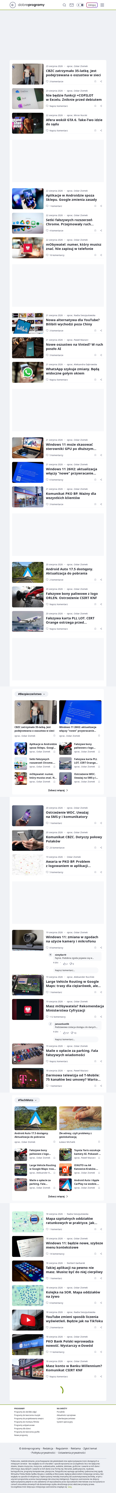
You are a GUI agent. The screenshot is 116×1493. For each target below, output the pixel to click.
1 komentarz (56, 206)
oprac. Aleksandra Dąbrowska (82, 364)
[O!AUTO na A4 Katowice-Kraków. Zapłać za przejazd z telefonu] (65, 1169)
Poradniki (61, 1412)
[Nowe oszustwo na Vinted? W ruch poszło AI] (28, 347)
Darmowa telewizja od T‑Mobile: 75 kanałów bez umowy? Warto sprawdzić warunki (73, 1079)
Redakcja (48, 1448)
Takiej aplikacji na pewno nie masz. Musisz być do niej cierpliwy (74, 1269)
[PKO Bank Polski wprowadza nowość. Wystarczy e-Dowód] (28, 1344)
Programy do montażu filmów (26, 1422)
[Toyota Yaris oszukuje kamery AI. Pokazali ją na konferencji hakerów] (65, 1154)
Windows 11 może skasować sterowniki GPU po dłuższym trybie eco (69, 448)
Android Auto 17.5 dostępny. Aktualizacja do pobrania (69, 571)
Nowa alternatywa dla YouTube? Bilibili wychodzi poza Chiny (73, 321)
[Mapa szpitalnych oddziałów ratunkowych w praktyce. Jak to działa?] (28, 1221)
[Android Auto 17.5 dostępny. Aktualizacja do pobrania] (28, 572)
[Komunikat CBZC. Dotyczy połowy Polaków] (28, 840)
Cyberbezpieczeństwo (66, 1418)
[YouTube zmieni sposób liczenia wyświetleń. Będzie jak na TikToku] (28, 1320)
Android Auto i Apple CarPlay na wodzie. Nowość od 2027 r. (86, 1182)
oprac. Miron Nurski (77, 115)
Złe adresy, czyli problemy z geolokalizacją (75, 1135)
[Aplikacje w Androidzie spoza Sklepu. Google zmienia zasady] (28, 198)
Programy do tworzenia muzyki (27, 1415)
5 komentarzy (56, 455)
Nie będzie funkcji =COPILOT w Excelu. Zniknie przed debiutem (74, 97)
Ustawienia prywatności (71, 1452)
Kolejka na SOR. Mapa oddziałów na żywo (73, 1294)
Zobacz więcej (56, 790)
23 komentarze (57, 847)
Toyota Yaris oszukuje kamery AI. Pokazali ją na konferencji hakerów (87, 1152)
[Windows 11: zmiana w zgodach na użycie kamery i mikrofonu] (28, 940)
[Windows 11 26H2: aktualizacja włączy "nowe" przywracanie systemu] (28, 472)
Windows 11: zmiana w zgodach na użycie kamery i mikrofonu (72, 939)
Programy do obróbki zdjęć (25, 1412)
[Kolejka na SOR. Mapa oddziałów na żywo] (28, 1295)
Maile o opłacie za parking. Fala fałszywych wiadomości (72, 1052)
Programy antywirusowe (24, 1425)
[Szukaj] (64, 5)
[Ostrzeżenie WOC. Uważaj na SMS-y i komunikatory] (65, 778)
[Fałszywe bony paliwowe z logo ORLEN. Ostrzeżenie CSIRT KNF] (28, 596)
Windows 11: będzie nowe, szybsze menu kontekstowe (74, 1245)
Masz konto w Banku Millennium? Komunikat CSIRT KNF (74, 1367)
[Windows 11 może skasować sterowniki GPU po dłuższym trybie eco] (28, 447)
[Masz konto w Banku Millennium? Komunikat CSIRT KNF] (28, 1369)
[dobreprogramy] (33, 4)
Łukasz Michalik (67, 1142)
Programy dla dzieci (22, 1428)
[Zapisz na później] (95, 81)
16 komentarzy (57, 255)
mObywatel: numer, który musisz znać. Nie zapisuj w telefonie (73, 246)
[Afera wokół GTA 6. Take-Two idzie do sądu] (28, 123)
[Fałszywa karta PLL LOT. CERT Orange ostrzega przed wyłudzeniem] (28, 621)
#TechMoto (25, 1100)
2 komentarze (56, 579)
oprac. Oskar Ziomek (77, 66)
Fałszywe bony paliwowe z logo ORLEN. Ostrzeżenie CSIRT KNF (72, 595)
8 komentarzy (56, 947)
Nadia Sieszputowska (77, 1213)
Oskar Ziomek (74, 856)
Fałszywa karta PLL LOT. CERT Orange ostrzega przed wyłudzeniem (70, 622)
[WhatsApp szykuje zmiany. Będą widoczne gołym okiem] (28, 372)
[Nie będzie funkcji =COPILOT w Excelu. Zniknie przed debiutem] (28, 98)
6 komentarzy (56, 479)
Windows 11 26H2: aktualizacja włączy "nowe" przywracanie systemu (71, 473)
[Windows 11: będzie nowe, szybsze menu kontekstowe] (28, 1246)
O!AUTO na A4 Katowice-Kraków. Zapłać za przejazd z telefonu (86, 1167)
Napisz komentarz (59, 106)
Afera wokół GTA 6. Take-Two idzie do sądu (74, 121)
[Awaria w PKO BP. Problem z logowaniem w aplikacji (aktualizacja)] (28, 864)
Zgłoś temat (90, 1448)
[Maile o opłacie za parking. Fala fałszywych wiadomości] (28, 1054)
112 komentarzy (58, 1016)
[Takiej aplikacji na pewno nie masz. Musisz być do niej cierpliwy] (28, 1271)
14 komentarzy (57, 1253)
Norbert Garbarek (76, 1263)
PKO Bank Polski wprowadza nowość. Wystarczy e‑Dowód (69, 1343)
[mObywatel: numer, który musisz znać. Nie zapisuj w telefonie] (28, 247)
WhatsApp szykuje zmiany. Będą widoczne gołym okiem (72, 371)
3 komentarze (56, 81)
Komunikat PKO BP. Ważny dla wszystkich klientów (71, 495)
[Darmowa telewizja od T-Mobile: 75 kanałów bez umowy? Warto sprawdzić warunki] (28, 1078)
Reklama (76, 1448)
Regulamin (62, 1448)
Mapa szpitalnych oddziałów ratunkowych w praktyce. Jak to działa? (70, 1222)
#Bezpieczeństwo (30, 694)
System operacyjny (65, 1422)
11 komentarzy (57, 1352)
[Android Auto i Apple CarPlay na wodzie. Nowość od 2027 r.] (65, 1184)
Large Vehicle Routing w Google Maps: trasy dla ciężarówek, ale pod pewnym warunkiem (72, 985)
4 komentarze (56, 230)
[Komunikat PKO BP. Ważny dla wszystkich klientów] (28, 496)
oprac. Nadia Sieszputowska (81, 315)
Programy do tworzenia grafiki (27, 1432)
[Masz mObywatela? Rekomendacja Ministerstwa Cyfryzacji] (28, 1009)
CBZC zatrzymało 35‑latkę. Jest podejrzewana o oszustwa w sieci (73, 72)
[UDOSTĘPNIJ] (101, 81)
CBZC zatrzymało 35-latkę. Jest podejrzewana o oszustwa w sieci (34, 728)
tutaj (70, 1487)
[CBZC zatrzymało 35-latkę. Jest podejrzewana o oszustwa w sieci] (28, 74)
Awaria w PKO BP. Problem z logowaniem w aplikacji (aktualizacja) (68, 865)
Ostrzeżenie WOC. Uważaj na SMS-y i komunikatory (85, 776)
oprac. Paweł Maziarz (77, 339)
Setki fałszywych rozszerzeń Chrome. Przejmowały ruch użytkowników (69, 223)
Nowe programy (21, 1435)
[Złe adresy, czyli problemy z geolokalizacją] (80, 1118)
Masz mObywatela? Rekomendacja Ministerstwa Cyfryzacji (75, 1008)
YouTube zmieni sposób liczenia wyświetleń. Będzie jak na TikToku (74, 1318)
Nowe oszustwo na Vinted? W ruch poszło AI (74, 346)
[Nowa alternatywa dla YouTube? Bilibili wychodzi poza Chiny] (28, 323)
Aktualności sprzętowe (66, 1415)
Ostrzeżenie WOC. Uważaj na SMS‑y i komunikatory (67, 814)
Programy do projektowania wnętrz (29, 1418)
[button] (102, 5)
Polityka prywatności (43, 1452)
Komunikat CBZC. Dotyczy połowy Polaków (74, 839)
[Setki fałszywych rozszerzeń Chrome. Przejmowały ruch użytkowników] (28, 223)
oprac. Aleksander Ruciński (80, 976)
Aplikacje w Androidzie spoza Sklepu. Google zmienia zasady (71, 197)
